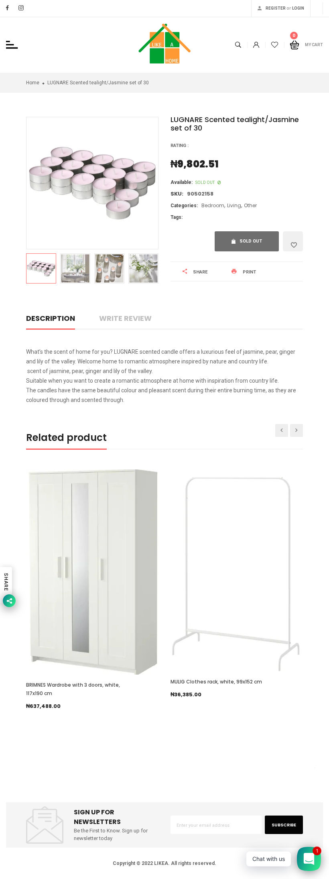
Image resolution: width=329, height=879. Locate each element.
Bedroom (212, 205)
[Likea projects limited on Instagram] (21, 8)
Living (234, 205)
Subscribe (284, 825)
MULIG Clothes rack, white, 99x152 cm (216, 681)
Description (50, 318)
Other (250, 205)
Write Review (125, 318)
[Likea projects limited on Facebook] (7, 8)
